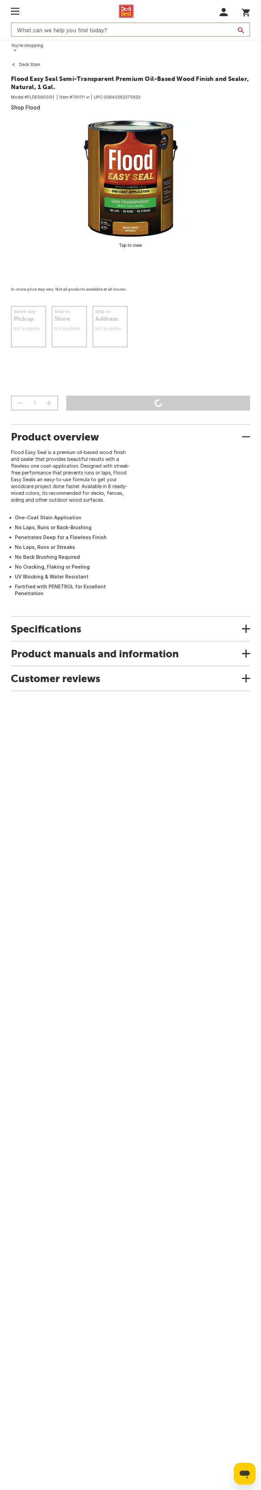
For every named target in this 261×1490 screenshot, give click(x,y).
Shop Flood (25, 107)
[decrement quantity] (20, 403)
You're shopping (27, 45)
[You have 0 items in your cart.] (246, 11)
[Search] (241, 30)
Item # (72, 97)
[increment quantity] (49, 403)
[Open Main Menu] (15, 11)
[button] (224, 12)
